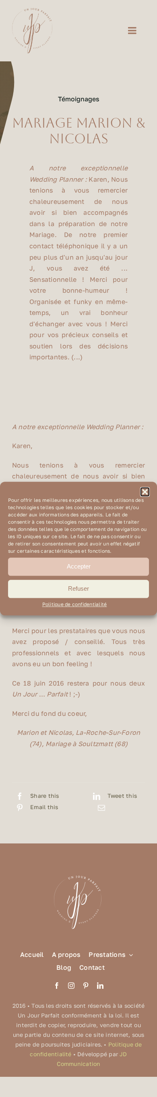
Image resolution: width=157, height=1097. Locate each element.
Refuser (78, 588)
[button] (145, 492)
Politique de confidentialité (74, 604)
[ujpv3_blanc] (78, 875)
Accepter (79, 566)
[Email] (101, 807)
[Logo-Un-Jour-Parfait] (32, 11)
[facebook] (57, 985)
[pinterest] (86, 985)
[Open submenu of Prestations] (129, 955)
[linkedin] (100, 985)
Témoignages (78, 99)
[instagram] (71, 985)
